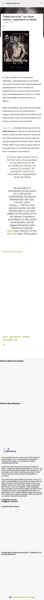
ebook (5, 337)
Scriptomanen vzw (13, 3)
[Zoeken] (41, 3)
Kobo (10, 230)
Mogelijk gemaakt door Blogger (23, 597)
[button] (3, 26)
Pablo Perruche (7, 251)
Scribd (13, 233)
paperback (26, 337)
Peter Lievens (7, 128)
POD (16, 340)
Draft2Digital (19, 251)
